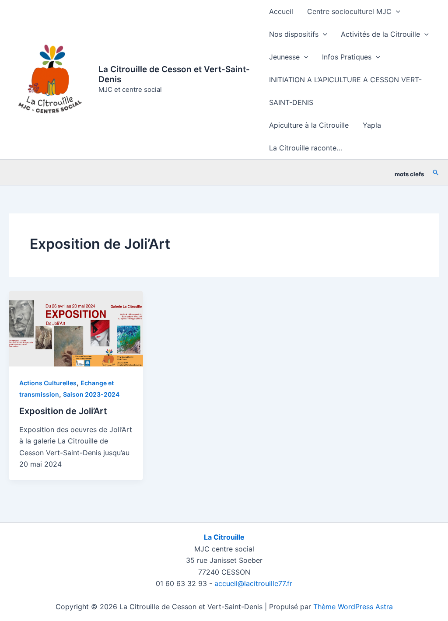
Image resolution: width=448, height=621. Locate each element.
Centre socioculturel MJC (349, 11)
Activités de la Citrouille (380, 34)
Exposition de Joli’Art (63, 411)
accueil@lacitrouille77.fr (253, 583)
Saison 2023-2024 (91, 394)
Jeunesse (284, 56)
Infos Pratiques (346, 56)
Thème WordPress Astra (353, 606)
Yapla (372, 125)
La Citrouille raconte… (305, 147)
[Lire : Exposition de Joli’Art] (76, 328)
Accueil (281, 11)
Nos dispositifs (293, 34)
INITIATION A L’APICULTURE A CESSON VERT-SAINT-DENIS (345, 91)
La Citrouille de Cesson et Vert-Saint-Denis (174, 74)
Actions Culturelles (48, 383)
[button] (396, 11)
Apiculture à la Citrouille (309, 125)
